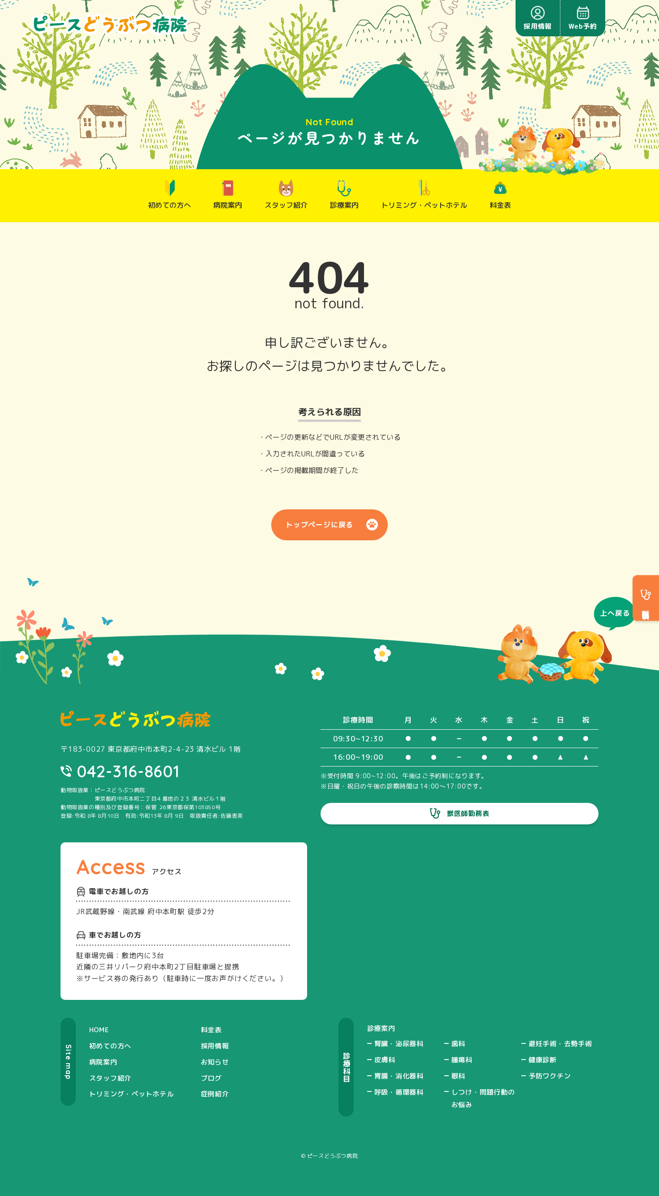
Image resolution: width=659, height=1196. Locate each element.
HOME (99, 1029)
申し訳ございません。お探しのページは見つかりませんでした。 (329, 354)
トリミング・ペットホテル (131, 1094)
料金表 (211, 1029)
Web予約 (582, 26)
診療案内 (381, 1028)
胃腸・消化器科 (399, 1076)
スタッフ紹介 (110, 1078)
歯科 (458, 1043)
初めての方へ (110, 1046)
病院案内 (103, 1062)
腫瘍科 (462, 1060)
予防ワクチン (550, 1076)
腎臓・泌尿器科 (399, 1043)
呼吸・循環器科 (399, 1092)
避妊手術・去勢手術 (560, 1043)
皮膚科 (384, 1060)
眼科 (458, 1076)
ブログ (211, 1078)
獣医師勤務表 (468, 813)
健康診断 (543, 1060)
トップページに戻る (319, 525)
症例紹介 (215, 1094)
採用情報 (538, 26)
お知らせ (215, 1062)
